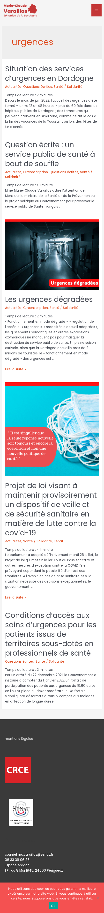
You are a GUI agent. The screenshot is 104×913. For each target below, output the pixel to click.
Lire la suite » (15, 369)
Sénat (58, 541)
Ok (53, 906)
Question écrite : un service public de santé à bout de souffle (50, 154)
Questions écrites (37, 86)
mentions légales (19, 738)
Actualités (13, 86)
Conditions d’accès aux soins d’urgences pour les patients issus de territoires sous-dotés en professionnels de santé (51, 634)
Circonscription (35, 172)
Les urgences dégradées (49, 299)
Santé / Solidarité (68, 86)
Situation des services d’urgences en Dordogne (49, 73)
